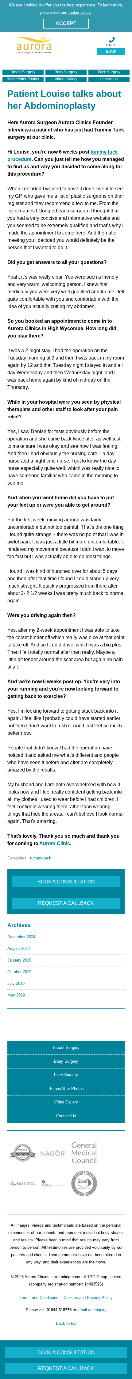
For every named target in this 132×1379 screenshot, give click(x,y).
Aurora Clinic (54, 843)
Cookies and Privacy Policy (88, 1297)
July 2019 (16, 983)
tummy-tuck (40, 858)
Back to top (66, 1323)
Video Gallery (66, 79)
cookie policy (79, 12)
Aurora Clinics (33, 47)
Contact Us (109, 79)
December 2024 (21, 937)
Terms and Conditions (39, 1297)
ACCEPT (66, 23)
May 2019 (16, 995)
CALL (111, 45)
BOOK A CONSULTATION (66, 881)
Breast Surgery (22, 72)
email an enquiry (92, 1310)
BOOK (111, 51)
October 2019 (19, 971)
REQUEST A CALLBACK (66, 903)
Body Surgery (66, 72)
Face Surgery (109, 72)
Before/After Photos (23, 79)
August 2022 (18, 948)
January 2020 (19, 960)
